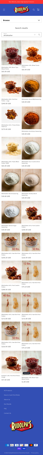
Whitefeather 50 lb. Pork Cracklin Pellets (31, 226)
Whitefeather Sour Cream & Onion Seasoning (31, 162)
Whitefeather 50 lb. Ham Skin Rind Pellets (31, 254)
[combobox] (21, 34)
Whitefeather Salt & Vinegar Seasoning (9, 226)
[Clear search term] (35, 34)
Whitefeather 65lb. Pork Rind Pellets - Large (9, 100)
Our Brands (7, 404)
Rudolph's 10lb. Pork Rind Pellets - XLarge (11, 376)
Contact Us (7, 413)
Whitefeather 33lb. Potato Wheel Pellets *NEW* (10, 162)
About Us (7, 399)
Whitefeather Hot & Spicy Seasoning (31, 131)
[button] (4, 10)
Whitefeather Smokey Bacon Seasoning (29, 194)
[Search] (39, 34)
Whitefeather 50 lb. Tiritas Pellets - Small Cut (11, 125)
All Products (8, 390)
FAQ (5, 408)
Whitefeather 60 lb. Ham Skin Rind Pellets (11, 254)
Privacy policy (35, 452)
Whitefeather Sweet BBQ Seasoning (31, 99)
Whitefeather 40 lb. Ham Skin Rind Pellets (11, 315)
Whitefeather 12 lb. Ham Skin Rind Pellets (31, 283)
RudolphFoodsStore (13, 452)
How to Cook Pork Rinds (12, 395)
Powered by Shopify (24, 452)
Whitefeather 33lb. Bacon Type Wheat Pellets (10, 68)
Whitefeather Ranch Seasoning (10, 193)
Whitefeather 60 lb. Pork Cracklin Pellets (11, 286)
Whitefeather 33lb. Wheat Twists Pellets (30, 66)
